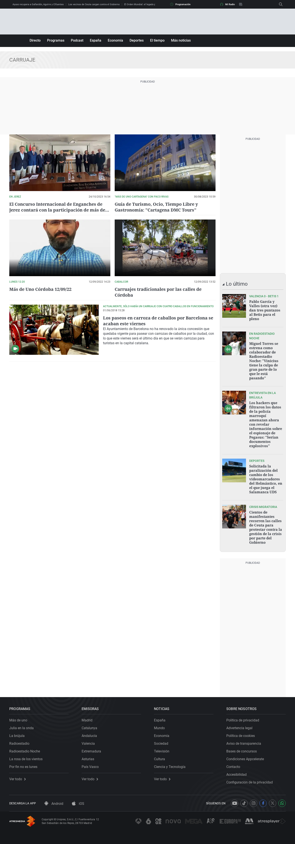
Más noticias (181, 40)
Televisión (161, 751)
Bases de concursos (241, 751)
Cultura (159, 759)
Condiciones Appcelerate (245, 759)
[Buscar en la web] (281, 4)
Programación (182, 4)
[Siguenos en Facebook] (263, 803)
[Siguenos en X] (272, 803)
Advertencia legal (239, 728)
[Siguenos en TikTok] (244, 803)
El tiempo (157, 40)
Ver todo (15, 779)
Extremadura (91, 751)
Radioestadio (19, 743)
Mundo (159, 728)
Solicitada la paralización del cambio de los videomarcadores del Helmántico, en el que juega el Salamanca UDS (265, 479)
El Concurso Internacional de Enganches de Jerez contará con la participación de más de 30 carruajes (57, 210)
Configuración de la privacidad (249, 782)
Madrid (87, 720)
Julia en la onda (21, 728)
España (95, 40)
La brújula (17, 736)
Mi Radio (230, 4)
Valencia (88, 743)
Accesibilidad (236, 774)
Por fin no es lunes (23, 767)
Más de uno (18, 720)
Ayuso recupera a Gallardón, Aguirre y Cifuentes (38, 4)
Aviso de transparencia (243, 743)
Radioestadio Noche (24, 751)
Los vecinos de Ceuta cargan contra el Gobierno (94, 4)
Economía (115, 40)
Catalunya (89, 728)
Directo (35, 40)
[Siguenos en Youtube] (234, 803)
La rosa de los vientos (26, 759)
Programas (55, 40)
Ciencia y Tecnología (170, 767)
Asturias (88, 759)
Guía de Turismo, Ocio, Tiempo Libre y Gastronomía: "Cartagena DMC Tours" (156, 207)
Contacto (233, 767)
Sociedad (161, 743)
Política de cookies (240, 736)
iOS (81, 804)
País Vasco (90, 767)
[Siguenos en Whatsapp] (282, 803)
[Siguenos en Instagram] (253, 803)
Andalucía (89, 736)
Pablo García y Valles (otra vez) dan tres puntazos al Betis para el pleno (264, 310)
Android (57, 804)
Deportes (137, 40)
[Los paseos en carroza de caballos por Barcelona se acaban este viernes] (54, 330)
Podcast (77, 40)
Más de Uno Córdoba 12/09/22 (40, 289)
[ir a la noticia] (234, 306)
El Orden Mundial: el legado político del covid (148, 4)
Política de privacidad (242, 720)
